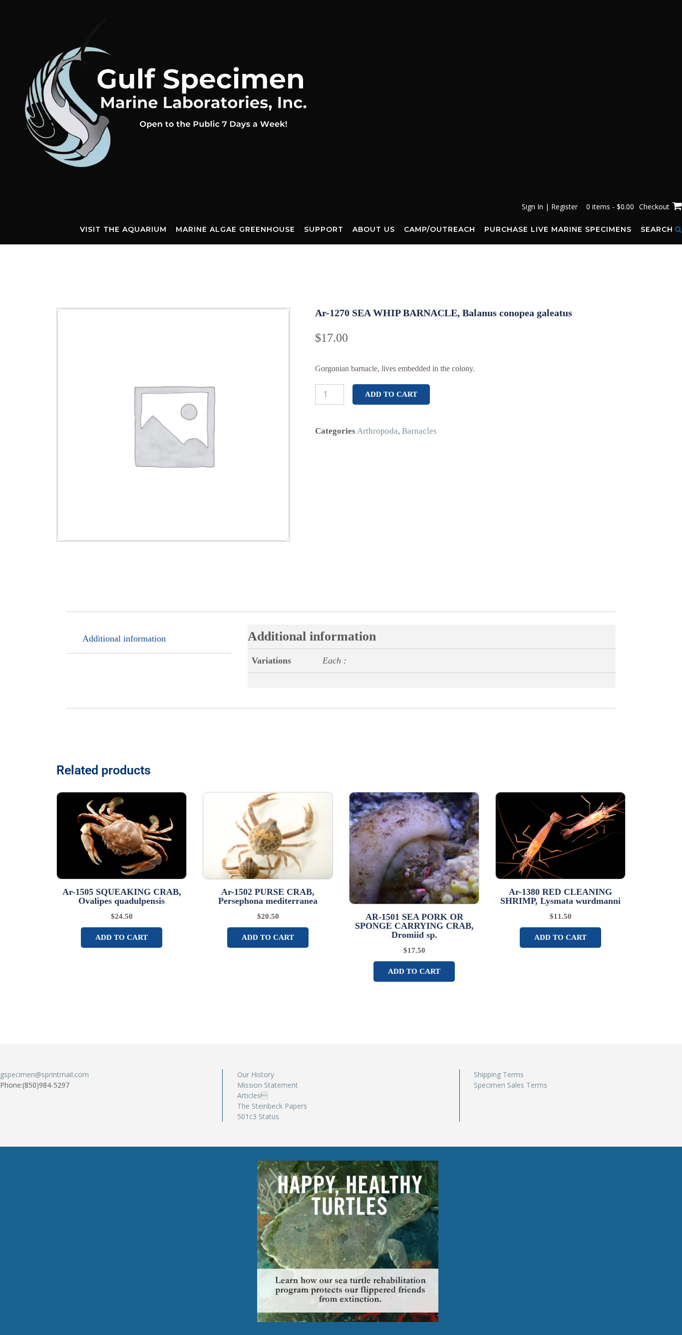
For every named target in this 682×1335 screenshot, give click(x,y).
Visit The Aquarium (123, 229)
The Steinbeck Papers (272, 1106)
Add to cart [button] (121, 937)
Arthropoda (377, 431)
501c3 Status (258, 1116)
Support (323, 229)
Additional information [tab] (124, 639)
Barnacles (419, 431)
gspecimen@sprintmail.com (44, 1074)
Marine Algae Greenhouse (235, 229)
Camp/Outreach (439, 229)
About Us (373, 229)
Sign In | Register (550, 206)
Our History (255, 1074)
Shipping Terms (499, 1074)
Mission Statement (267, 1085)
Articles (252, 1095)
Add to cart (391, 394)
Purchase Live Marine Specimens (558, 229)
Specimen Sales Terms (510, 1085)
